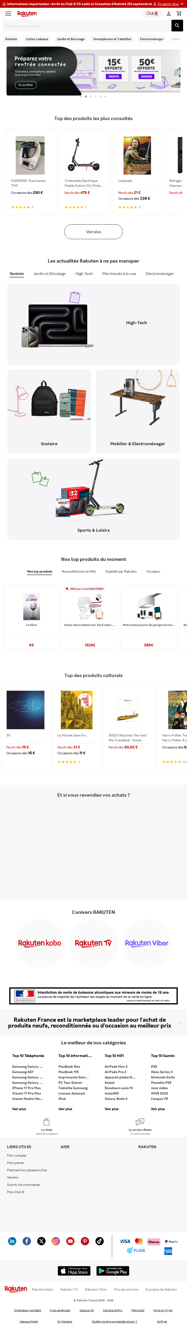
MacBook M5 (68, 1072)
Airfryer (162, 1321)
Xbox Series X (162, 1072)
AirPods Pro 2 (115, 1072)
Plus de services (126, 1289)
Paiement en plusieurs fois (27, 1170)
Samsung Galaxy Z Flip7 (29, 1077)
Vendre (12, 1177)
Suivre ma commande (23, 1184)
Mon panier (15, 1163)
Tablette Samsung (73, 1088)
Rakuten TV (69, 1289)
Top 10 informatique (75, 1055)
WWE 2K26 (159, 1093)
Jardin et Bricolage (50, 273)
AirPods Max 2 (116, 1066)
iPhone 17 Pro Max (26, 1088)
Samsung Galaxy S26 (28, 1066)
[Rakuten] (26, 14)
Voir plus (93, 231)
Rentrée (17, 273)
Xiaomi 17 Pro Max (26, 1093)
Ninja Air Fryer (163, 1310)
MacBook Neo (69, 1066)
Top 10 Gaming (164, 1055)
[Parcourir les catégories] (9, 13)
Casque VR (159, 1098)
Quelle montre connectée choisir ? (114, 1321)
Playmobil (137, 1310)
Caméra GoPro (112, 1310)
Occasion (153, 571)
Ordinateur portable (27, 1310)
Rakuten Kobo (42, 1289)
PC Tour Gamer (70, 1082)
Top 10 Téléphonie (28, 1055)
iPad (62, 1098)
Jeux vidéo (159, 1088)
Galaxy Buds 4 (116, 1098)
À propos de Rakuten (161, 1289)
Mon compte (16, 1155)
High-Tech (84, 273)
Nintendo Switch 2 (165, 1077)
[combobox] (87, 26)
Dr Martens (64, 1321)
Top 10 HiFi (114, 1055)
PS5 (154, 1066)
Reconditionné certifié (79, 571)
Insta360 (112, 1093)
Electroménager (160, 273)
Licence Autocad (71, 1093)
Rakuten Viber (96, 1289)
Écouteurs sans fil (119, 1088)
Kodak (110, 1082)
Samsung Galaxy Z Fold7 (29, 1082)
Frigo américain (60, 1310)
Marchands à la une (119, 273)
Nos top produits (39, 571)
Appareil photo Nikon (122, 1077)
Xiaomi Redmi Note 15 (29, 1098)
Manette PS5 (161, 1082)
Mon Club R (15, 1192)
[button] (171, 4)
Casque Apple (29, 1321)
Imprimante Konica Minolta (75, 1077)
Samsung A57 (22, 1072)
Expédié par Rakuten (121, 571)
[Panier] (179, 13)
